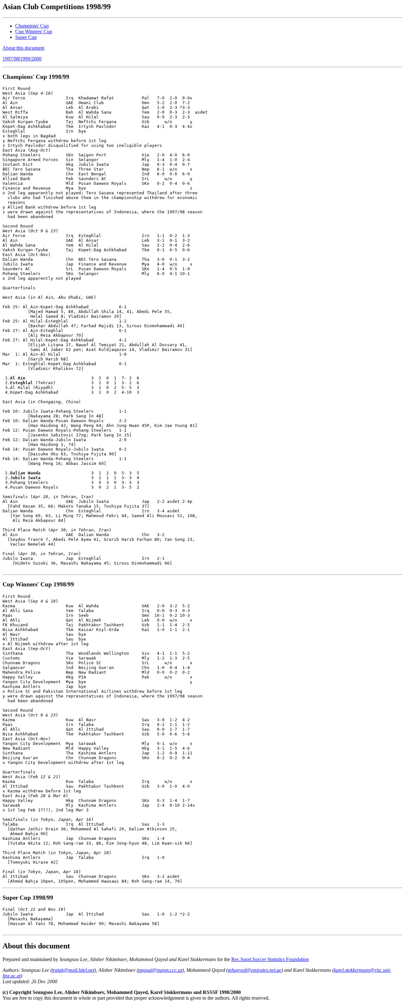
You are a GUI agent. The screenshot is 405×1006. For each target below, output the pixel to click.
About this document (23, 48)
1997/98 (11, 58)
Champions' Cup (32, 25)
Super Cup (26, 37)
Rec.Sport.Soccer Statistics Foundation (270, 959)
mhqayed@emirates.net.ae (254, 970)
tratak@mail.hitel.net (73, 970)
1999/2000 (30, 58)
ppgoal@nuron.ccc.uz (160, 970)
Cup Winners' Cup (33, 31)
